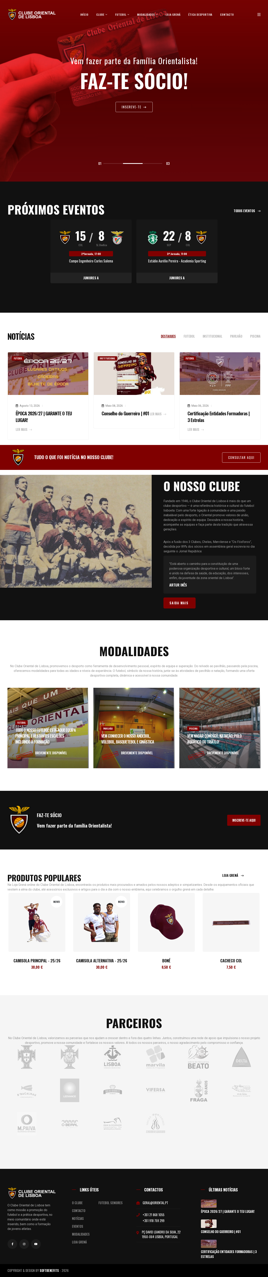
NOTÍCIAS (78, 1218)
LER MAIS (22, 429)
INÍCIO (84, 14)
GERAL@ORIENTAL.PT (155, 1202)
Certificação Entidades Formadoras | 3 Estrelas (219, 416)
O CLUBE (77, 1202)
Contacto (227, 14)
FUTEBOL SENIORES (110, 1202)
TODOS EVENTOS (245, 210)
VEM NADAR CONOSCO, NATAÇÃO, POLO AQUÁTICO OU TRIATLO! (214, 739)
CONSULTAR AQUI (241, 457)
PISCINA (193, 728)
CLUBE (100, 14)
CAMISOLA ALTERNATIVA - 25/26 (36, 961)
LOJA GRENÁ (173, 14)
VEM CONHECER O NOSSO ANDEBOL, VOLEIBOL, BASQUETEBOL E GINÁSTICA (127, 739)
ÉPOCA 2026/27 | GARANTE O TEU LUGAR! (44, 416)
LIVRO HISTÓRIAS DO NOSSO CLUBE (231, 961)
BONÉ (102, 961)
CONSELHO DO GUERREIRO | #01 (221, 1231)
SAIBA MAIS (179, 603)
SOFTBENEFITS (49, 1270)
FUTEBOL (121, 14)
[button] (113, 163)
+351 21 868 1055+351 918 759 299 (153, 1217)
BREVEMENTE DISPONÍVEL (51, 753)
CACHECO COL (166, 961)
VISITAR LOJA (132, 108)
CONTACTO (78, 1210)
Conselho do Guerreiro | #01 (125, 413)
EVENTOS (77, 1226)
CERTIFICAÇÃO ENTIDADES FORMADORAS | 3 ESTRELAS (229, 1254)
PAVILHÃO (108, 728)
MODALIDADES (146, 14)
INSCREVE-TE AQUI (243, 820)
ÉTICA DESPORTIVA (200, 14)
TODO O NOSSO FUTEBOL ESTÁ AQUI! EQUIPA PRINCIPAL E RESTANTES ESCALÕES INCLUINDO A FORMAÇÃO (45, 736)
